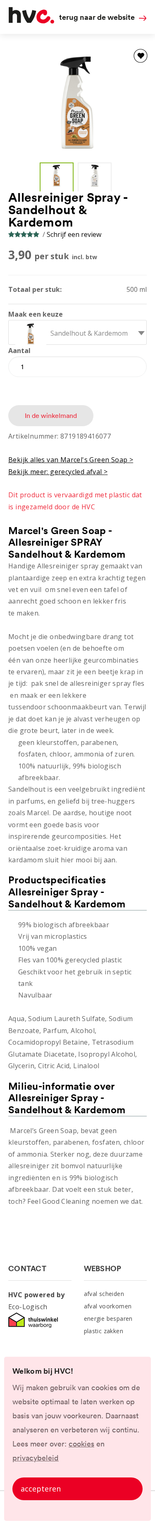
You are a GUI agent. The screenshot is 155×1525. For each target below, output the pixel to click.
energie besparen (108, 1318)
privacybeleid (35, 1458)
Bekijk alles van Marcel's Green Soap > (70, 459)
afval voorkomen (108, 1306)
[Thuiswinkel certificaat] (33, 1327)
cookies (81, 1444)
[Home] (31, 21)
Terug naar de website (97, 17)
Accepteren (41, 1489)
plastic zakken (104, 1331)
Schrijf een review (74, 234)
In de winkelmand (51, 415)
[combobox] (77, 332)
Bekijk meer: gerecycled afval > (57, 471)
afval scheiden (104, 1294)
